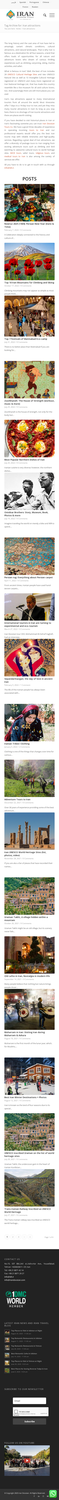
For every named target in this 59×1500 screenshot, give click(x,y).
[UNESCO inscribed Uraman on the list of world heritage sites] (29, 1132)
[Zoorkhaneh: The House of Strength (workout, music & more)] (29, 379)
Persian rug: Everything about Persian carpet (28, 577)
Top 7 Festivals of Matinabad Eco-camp (25, 338)
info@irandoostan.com (14, 1280)
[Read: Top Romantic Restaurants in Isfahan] (7, 1340)
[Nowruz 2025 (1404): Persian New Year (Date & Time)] (29, 202)
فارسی (13, 2)
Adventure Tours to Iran (17, 799)
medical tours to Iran (14, 156)
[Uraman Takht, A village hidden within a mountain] (29, 896)
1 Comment (25, 685)
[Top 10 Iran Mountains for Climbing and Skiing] (29, 261)
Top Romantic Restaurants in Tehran (26, 1346)
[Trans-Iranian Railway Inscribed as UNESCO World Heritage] (29, 1188)
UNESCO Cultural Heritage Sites (22, 74)
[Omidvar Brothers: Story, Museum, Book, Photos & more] (29, 491)
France (25, 7)
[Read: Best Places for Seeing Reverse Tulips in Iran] (7, 1370)
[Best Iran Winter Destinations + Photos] (29, 1076)
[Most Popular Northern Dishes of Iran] (29, 438)
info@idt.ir (9, 167)
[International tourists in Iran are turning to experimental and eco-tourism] (29, 607)
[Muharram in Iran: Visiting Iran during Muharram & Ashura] (29, 1009)
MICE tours (15, 153)
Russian (35, 7)
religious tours (42, 153)
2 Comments (24, 747)
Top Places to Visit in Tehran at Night (26, 1361)
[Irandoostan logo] (24, 15)
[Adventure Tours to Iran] (29, 778)
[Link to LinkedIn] (38, 1496)
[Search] (43, 15)
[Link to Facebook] (34, 1496)
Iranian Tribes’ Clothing (16, 743)
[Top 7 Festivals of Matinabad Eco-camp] (29, 316)
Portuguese (34, 2)
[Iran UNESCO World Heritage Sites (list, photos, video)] (29, 831)
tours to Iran (36, 130)
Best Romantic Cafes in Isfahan (24, 1353)
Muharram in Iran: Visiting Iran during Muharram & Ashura (24, 1034)
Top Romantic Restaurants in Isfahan (26, 1338)
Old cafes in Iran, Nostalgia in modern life (27, 976)
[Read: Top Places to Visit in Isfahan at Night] (7, 1332)
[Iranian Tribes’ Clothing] (29, 722)
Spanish (23, 2)
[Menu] (50, 15)
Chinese (46, 2)
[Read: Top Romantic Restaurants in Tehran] (7, 1347)
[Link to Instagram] (43, 1496)
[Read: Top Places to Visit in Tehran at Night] (7, 1363)
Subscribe (30, 1421)
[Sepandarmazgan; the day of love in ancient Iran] (29, 657)
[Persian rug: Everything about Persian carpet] (29, 556)
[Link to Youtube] (48, 1496)
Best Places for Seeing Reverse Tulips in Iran (29, 1369)
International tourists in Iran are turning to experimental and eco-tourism (27, 624)
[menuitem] (14, 2)
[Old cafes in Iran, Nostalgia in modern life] (29, 955)
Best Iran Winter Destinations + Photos (25, 1097)
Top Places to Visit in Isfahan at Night (26, 1330)
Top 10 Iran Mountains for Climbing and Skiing (29, 282)
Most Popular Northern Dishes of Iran (24, 459)
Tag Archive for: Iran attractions (22, 25)
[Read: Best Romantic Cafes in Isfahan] (7, 1355)
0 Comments (25, 230)
